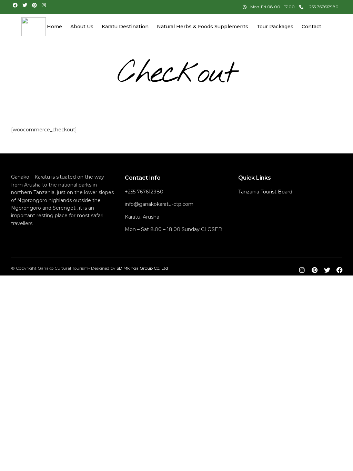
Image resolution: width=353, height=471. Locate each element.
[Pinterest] (34, 5)
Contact (311, 26)
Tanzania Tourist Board (265, 192)
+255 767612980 (323, 6)
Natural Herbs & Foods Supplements (202, 26)
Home (54, 26)
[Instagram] (44, 5)
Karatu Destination (125, 26)
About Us (81, 26)
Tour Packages (274, 26)
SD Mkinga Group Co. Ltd (142, 268)
